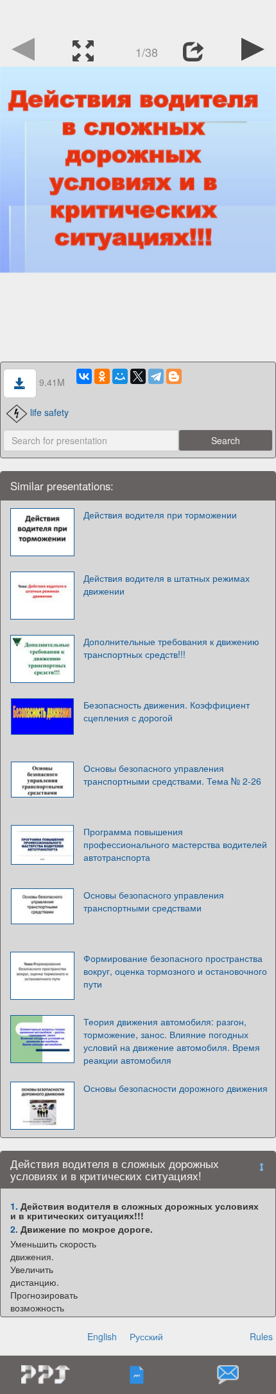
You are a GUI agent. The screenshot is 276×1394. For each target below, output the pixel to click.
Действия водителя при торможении (160, 514)
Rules (261, 1336)
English (102, 1336)
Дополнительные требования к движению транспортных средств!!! (171, 648)
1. (14, 1205)
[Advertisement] (138, 16)
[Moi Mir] (120, 376)
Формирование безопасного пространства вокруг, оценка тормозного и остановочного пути (175, 971)
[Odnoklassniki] (102, 376)
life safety (49, 412)
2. (14, 1228)
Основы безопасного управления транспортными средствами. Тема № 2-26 (172, 774)
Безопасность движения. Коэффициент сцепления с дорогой (166, 711)
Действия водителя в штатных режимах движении (166, 584)
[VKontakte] (84, 376)
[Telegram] (156, 376)
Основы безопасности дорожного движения (175, 1088)
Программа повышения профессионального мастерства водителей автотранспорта (175, 844)
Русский (146, 1336)
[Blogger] (174, 376)
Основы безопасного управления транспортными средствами (153, 901)
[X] (138, 376)
